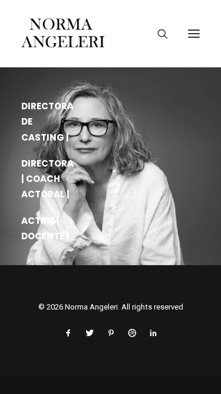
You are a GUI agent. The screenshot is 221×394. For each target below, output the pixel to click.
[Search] (158, 33)
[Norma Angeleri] (110, 33)
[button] (194, 33)
